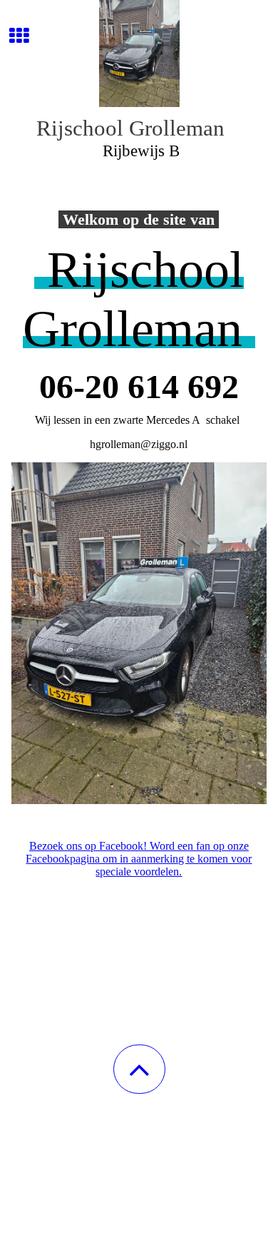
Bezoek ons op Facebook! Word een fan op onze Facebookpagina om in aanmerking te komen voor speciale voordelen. (139, 859)
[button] (139, 1069)
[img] (139, 53)
